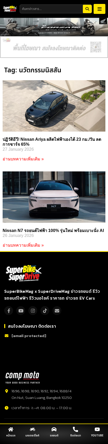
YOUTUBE (97, 436)
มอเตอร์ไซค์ (32, 436)
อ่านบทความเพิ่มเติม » (23, 159)
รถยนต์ (54, 436)
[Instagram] (32, 310)
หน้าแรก (10, 436)
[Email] (56, 310)
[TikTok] (44, 310)
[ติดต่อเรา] (75, 429)
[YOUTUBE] (97, 429)
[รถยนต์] (54, 429)
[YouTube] (20, 310)
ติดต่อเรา (75, 436)
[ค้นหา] (87, 9)
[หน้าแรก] (10, 429)
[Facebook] (8, 310)
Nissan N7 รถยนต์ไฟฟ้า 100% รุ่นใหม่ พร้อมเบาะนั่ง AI (53, 230)
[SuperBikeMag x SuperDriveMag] (24, 273)
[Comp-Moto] (22, 377)
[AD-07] (54, 47)
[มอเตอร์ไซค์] (32, 429)
